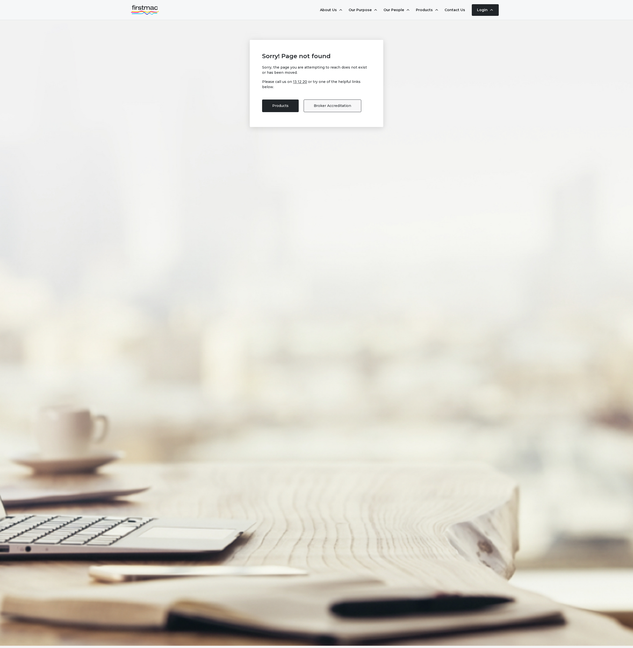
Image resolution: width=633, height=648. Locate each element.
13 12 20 (300, 81)
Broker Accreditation (332, 105)
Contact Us (455, 10)
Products (280, 105)
